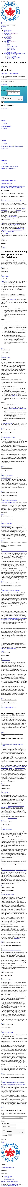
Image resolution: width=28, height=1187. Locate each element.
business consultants (11, 216)
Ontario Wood (4, 281)
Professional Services (20, 768)
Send (2, 102)
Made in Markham (12, 818)
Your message (4, 95)
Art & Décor (15, 73)
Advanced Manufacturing (17, 766)
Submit (10, 1135)
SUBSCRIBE (19, 1117)
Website (2, 239)
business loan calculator (16, 230)
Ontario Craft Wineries (6, 478)
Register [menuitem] (8, 34)
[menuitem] (8, 30)
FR (1, 23)
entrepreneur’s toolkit (15, 224)
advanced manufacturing (12, 618)
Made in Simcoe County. (20, 1104)
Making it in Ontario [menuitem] (11, 52)
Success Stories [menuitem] (10, 48)
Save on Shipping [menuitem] (11, 49)
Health (10, 768)
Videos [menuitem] (8, 50)
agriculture (14, 619)
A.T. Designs (4, 84)
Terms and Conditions (6, 1181)
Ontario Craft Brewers (6, 526)
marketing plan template (8, 231)
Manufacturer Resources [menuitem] (12, 59)
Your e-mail (3, 90)
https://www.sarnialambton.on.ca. (8, 648)
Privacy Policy (14, 1181)
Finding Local (14, 395)
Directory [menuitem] (9, 36)
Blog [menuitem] (8, 42)
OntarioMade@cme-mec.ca (7, 1167)
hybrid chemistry (22, 618)
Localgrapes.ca (16, 938)
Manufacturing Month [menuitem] (12, 54)
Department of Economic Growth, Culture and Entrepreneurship (12, 806)
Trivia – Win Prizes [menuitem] (11, 56)
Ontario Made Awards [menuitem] (12, 46)
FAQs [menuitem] (8, 45)
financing (18, 210)
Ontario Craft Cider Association (8, 502)
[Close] (1, 1120)
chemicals (6, 619)
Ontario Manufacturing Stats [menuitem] (13, 57)
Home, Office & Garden (6, 73)
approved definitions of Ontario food (17, 408)
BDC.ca (7, 233)
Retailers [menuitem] (9, 38)
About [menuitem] (8, 44)
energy (2, 619)
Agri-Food (7, 766)
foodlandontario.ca (7, 423)
